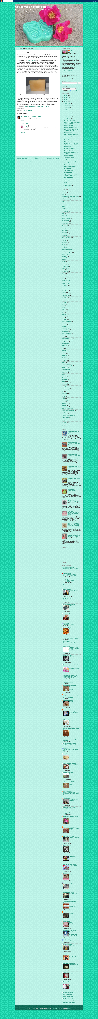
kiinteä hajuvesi (66, 280)
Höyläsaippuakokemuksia (71, 141)
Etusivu (38, 158)
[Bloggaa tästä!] (19, 108)
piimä (63, 357)
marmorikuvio (65, 329)
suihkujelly (65, 394)
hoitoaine (64, 240)
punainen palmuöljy (67, 365)
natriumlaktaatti (66, 340)
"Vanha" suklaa (68, 180)
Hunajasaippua (68, 132)
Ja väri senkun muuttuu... (71, 134)
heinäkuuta (68, 113)
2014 (65, 97)
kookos (64, 292)
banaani (64, 204)
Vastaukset (25, 123)
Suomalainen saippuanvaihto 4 (72, 490)
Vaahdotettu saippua (67, 408)
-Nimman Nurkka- (68, 912)
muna (63, 336)
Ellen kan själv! (67, 812)
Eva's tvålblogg (67, 939)
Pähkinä (65, 855)
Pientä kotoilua (67, 994)
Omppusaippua (68, 155)
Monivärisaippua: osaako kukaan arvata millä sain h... (72, 144)
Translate (74, 90)
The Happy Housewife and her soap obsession (70, 665)
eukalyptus (65, 211)
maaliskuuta (68, 185)
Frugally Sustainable (69, 579)
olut (63, 348)
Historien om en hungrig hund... (73, 955)
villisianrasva (65, 417)
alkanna (64, 192)
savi (63, 391)
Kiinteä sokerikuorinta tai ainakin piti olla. (71, 130)
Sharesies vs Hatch (68, 586)
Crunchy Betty (67, 573)
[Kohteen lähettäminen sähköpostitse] (18, 108)
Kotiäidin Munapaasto (72, 702)
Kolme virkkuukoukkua (69, 963)
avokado (64, 203)
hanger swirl (65, 223)
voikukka (64, 422)
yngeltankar (66, 953)
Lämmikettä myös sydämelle (73, 800)
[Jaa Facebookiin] (22, 108)
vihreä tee (64, 413)
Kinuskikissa (66, 641)
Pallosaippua (67, 139)
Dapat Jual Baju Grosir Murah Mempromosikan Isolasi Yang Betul (71, 793)
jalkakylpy (64, 256)
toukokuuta (68, 116)
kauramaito (65, 271)
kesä (63, 278)
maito (63, 323)
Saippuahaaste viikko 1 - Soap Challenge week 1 (74, 455)
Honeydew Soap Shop (69, 930)
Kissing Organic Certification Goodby (73, 775)
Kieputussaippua (68, 136)
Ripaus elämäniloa (68, 992)
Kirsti (22, 116)
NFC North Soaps (73, 884)
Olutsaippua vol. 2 (69, 125)
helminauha (65, 225)
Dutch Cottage (67, 791)
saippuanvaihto (66, 389)
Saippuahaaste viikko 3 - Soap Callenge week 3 (74, 432)
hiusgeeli (64, 230)
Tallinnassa (72, 856)
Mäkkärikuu (72, 656)
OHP (63, 347)
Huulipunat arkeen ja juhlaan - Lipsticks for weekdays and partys (74, 535)
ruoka (63, 381)
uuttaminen (65, 406)
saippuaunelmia (67, 637)
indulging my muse (68, 836)
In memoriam (72, 615)
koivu (63, 288)
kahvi (63, 261)
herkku (63, 227)
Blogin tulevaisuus (73, 874)
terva (63, 401)
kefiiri (63, 273)
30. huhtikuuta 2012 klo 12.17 (38, 126)
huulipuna (64, 245)
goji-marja (64, 215)
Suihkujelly (67, 164)
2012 (65, 101)
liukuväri (64, 316)
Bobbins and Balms (68, 892)
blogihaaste (65, 206)
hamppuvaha (65, 221)
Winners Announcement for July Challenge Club (70, 677)
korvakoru (64, 297)
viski (63, 419)
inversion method (66, 252)
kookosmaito (65, 295)
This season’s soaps (68, 624)
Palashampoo (68, 168)
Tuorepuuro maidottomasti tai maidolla (73, 688)
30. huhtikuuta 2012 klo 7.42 (32, 116)
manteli (64, 326)
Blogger (69, 1008)
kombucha (65, 290)
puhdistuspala (66, 364)
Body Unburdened (68, 598)
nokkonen (64, 345)
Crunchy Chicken (68, 589)
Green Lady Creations (69, 763)
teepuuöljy (65, 400)
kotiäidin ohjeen (31, 60)
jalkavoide (64, 257)
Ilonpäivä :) (67, 159)
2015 (65, 95)
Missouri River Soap (69, 807)
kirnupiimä (65, 285)
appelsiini (64, 198)
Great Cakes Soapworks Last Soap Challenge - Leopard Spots (73, 933)
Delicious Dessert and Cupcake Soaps (74, 667)
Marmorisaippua (68, 177)
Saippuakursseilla (73, 964)
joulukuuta (68, 103)
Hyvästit (71, 913)
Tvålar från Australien (68, 941)
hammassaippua (66, 216)
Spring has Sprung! (74, 764)
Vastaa (22, 120)
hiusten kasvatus (66, 237)
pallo (63, 352)
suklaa (63, 396)
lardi (63, 312)
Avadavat (66, 972)
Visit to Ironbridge (73, 893)
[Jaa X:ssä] (20, 108)
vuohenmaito (65, 424)
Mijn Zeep (66, 623)
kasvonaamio (65, 266)
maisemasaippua (66, 321)
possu (63, 362)
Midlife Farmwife (68, 772)
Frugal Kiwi (66, 584)
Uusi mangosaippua (69, 120)
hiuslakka (64, 232)
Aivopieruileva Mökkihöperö (71, 781)
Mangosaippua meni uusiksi (72, 137)
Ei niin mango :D (68, 150)
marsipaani (65, 331)
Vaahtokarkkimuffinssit (69, 642)
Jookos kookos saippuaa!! (71, 161)
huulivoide (64, 247)
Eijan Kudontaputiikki (69, 604)
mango (25, 110)
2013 (65, 99)
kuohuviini (64, 300)
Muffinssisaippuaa (69, 182)
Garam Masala (67, 627)
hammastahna (66, 218)
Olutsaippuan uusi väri (70, 127)
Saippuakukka (67, 845)
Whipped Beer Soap (74, 755)
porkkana (64, 360)
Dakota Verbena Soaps (69, 864)
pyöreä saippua (66, 370)
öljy (63, 425)
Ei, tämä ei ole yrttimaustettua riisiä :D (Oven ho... (72, 175)
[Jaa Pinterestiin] (23, 108)
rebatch (64, 376)
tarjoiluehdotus (67, 944)
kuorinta (64, 302)
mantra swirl (65, 328)
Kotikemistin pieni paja (30, 6)
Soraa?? (66, 162)
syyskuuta (68, 109)
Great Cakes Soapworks (70, 675)
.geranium (71, 973)
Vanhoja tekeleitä (69, 157)
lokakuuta (67, 107)
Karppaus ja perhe (68, 700)
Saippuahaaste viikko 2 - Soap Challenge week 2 (74, 443)
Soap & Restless (67, 709)
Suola (63, 398)
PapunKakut (66, 921)
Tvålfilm (65, 813)
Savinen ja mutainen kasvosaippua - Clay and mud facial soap (73, 524)
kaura (63, 269)
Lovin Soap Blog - (68, 996)
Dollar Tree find (73, 865)
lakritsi (64, 309)
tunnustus (64, 403)
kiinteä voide (65, 283)
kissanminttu (65, 287)
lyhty (63, 317)
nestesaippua (65, 343)
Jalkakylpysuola (68, 170)
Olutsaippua (67, 146)
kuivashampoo (66, 299)
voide (63, 420)
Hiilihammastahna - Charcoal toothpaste (73, 501)
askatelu (64, 201)
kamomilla (64, 264)
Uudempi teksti (22, 158)
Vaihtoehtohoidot (68, 682)
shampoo (64, 393)
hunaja (64, 244)
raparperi (64, 372)
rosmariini (64, 379)
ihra (63, 251)
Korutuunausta (68, 172)
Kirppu (26, 126)
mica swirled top (66, 333)
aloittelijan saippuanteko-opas (70, 196)
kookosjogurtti (66, 293)
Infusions (66, 748)
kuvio (63, 307)
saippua (30, 110)
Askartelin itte (67, 613)
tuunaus (64, 405)
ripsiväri (64, 377)
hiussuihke (65, 235)
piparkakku (65, 359)
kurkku (63, 304)
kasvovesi (64, 268)
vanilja (63, 412)
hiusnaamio (65, 233)
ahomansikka (65, 191)
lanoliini (64, 311)
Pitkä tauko (72, 818)
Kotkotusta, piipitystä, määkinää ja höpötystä (69, 999)
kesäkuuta (67, 115)
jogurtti (64, 259)
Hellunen (65, 873)
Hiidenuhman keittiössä (69, 685)
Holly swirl (65, 242)
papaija (64, 353)
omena (64, 350)
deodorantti (65, 209)
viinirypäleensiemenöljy (68, 415)
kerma (63, 276)
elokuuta (67, 111)
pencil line (65, 355)
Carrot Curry (72, 628)
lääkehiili (64, 319)
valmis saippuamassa (68, 410)
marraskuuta (68, 105)
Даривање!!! (71, 720)
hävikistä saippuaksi (67, 249)
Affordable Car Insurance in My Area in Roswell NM (70, 575)
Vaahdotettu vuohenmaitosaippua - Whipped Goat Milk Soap (74, 513)
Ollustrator (54, 1008)
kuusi (63, 305)
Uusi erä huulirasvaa (74, 846)
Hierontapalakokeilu (69, 148)
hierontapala (65, 228)
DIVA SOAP (66, 646)
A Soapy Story (67, 883)
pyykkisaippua (66, 369)
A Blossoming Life (68, 567)
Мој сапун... (66, 719)
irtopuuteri (65, 254)
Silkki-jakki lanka (73, 605)
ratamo (64, 374)
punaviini (64, 367)
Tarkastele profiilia (67, 70)
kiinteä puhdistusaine (68, 281)
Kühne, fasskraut (73, 945)
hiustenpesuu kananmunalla (69, 239)
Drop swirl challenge (74, 837)
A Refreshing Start (68, 808)
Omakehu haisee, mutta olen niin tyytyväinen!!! (72, 123)
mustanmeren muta (67, 338)
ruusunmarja (65, 383)
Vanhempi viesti (53, 158)
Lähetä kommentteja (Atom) (28, 161)
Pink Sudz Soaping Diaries (70, 827)
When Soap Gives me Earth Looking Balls (73, 712)
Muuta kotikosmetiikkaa (70, 179)
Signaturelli (66, 681)
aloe (63, 194)
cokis (63, 208)
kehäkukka (64, 275)
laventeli (64, 314)
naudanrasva (65, 341)
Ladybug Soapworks (69, 1002)
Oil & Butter (66, 753)
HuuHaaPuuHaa (67, 655)
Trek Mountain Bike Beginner (70, 638)
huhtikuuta (68, 118)
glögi (63, 213)
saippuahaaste (66, 388)
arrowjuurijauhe (66, 199)
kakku (63, 263)
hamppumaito (65, 220)
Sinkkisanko (66, 798)
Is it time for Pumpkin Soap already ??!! (72, 905)
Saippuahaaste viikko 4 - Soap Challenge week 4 (74, 467)
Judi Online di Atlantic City (70, 744)
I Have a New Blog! (68, 697)
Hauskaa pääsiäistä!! (70, 166)
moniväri (64, 335)
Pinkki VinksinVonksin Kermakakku (73, 923)
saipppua (64, 384)
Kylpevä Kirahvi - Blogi (69, 743)
